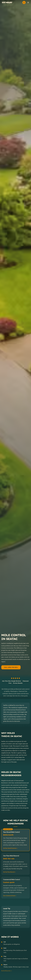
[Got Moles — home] (7, 2)
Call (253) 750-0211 (11, 667)
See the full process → (6, 970)
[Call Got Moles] (24, 2)
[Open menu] (28, 2)
